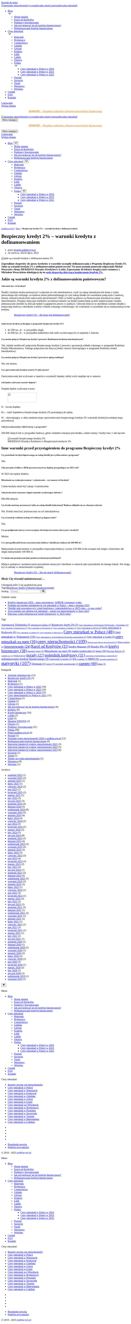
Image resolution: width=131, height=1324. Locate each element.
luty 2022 (12, 901)
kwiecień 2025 (15, 792)
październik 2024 (16, 809)
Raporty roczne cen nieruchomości (25, 1084)
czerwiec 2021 (15, 924)
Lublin (17, 57)
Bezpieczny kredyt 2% (17, 587)
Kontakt (12, 97)
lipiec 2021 (13, 921)
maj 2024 (12, 824)
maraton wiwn (35, 651)
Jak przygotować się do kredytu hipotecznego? (37, 25)
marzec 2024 (14, 829)
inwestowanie (17, 646)
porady (50, 587)
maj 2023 (12, 858)
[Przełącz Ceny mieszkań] (26, 161)
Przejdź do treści (9, 2)
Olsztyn (18, 60)
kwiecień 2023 (15, 861)
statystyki (16, 663)
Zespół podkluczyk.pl (25, 250)
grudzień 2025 (15, 775)
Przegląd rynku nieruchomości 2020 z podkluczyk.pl (34, 738)
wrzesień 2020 (15, 950)
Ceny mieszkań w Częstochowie (14, 628)
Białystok (19, 37)
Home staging (21, 16)
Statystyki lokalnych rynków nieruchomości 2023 (33, 750)
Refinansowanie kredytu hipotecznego (33, 28)
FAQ (10, 94)
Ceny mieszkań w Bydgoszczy (23, 1107)
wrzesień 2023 (15, 847)
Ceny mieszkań (15, 1013)
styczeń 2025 (14, 801)
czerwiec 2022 (15, 890)
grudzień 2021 (15, 907)
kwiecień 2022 (15, 895)
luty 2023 (12, 867)
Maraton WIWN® (17, 721)
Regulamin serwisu (17, 1144)
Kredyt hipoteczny (17, 712)
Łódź (16, 54)
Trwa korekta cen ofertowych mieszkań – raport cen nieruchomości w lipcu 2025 (48, 611)
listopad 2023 (14, 841)
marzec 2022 (14, 898)
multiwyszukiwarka (83, 651)
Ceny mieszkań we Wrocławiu (40, 628)
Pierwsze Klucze (115, 651)
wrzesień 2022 (15, 881)
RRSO (93, 658)
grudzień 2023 (15, 838)
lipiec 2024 (13, 818)
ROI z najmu (80, 659)
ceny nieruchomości (62, 641)
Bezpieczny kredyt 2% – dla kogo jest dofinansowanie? (42, 315)
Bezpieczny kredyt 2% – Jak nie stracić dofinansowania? (42, 572)
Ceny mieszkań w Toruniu (21, 1116)
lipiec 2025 (13, 783)
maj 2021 (12, 927)
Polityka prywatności (18, 1147)
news (101, 651)
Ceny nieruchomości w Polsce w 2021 (27, 695)
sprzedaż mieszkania (108, 659)
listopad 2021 (14, 910)
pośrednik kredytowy (65, 655)
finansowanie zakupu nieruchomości (102, 642)
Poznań (18, 77)
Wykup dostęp (8, 106)
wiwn (50, 664)
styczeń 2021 (14, 939)
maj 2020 (12, 961)
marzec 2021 (14, 933)
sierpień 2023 (14, 849)
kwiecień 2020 (15, 964)
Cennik (11, 91)
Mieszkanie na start (57, 651)
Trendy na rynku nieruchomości (24, 758)
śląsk (102, 664)
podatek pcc (7, 656)
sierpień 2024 (14, 815)
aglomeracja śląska (41, 625)
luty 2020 (12, 970)
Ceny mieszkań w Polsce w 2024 (37, 69)
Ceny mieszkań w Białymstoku (23, 1119)
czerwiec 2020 (15, 959)
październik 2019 (16, 976)
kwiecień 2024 (15, 826)
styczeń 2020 (14, 973)
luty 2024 (12, 832)
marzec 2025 (14, 795)
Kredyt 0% (99, 646)
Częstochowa (21, 42)
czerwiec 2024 (15, 821)
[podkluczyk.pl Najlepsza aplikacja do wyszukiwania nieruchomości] (39, 5)
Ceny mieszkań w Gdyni (89, 628)
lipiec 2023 (13, 852)
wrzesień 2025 (15, 778)
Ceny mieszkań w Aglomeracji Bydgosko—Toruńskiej (103, 625)
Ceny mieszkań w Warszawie (22, 1090)
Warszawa (19, 86)
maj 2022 (12, 893)
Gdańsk (18, 45)
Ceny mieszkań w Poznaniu (22, 1110)
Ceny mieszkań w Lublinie (28, 633)
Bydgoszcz (19, 40)
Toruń (17, 83)
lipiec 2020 (13, 956)
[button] (69, 13)
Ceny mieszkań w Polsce (89, 632)
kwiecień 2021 (15, 930)
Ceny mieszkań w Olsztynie (51, 633)
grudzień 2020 (15, 941)
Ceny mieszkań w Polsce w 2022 (37, 74)
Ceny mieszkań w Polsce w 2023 (37, 71)
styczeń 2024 (14, 835)
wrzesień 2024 (15, 812)
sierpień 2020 (14, 953)
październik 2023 (16, 844)
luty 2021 (12, 936)
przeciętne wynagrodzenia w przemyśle (101, 656)
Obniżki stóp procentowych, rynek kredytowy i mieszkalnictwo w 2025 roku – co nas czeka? (55, 608)
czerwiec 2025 (15, 786)
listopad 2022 (14, 875)
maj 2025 (12, 789)
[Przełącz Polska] (24, 191)
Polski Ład (20, 656)
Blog (18, 228)
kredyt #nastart (79, 646)
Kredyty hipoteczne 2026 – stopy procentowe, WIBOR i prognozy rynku (45, 602)
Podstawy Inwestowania (26, 22)
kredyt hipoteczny (38, 587)
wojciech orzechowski (66, 664)
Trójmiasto (38, 664)
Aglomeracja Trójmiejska (15, 624)
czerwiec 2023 (15, 855)
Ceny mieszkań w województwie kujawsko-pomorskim (61, 637)
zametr (88, 663)
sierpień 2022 (14, 884)
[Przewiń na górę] (3, 985)
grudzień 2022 (15, 872)
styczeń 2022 (14, 904)
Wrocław (18, 89)
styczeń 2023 (14, 870)
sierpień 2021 (14, 918)
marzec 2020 (14, 967)
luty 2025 (12, 798)
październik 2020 (16, 947)
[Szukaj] (43, 591)
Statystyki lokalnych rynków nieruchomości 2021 (33, 744)
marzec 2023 (14, 864)
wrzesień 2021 (15, 916)
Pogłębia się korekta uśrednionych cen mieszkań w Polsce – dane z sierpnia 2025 (48, 605)
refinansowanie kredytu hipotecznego (25, 658)
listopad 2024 (14, 806)
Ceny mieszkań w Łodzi (101, 637)
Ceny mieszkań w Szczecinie (22, 1113)
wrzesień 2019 (15, 979)
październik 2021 (16, 913)
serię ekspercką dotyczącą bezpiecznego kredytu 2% (74, 272)
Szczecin (18, 80)
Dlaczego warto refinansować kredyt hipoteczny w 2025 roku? (39, 614)
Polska (11, 729)
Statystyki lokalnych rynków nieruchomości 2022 (33, 747)
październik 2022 (16, 878)
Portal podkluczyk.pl (18, 732)
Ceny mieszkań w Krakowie (22, 1093)
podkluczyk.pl (7, 228)
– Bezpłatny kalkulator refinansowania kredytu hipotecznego (65, 111)
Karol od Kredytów (24, 19)
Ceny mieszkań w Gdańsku (65, 628)
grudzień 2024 (15, 804)
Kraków (18, 51)
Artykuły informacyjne (19, 675)
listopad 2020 (14, 944)
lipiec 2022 (13, 887)
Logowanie (7, 103)
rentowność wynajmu (60, 659)
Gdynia (18, 48)
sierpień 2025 (14, 781)
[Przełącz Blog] (15, 143)
